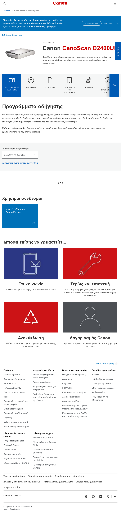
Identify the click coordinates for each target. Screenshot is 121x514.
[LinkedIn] (100, 496)
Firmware (88, 87)
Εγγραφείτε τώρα (91, 23)
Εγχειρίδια (50, 87)
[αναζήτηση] (4, 3)
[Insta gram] (93, 496)
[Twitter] (108, 496)
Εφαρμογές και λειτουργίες (69, 90)
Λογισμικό (31, 87)
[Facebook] (86, 496)
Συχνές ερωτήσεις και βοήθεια (107, 90)
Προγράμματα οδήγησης (12, 88)
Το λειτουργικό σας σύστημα (15, 148)
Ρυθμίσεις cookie (12, 487)
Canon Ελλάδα (11, 495)
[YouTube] (115, 496)
